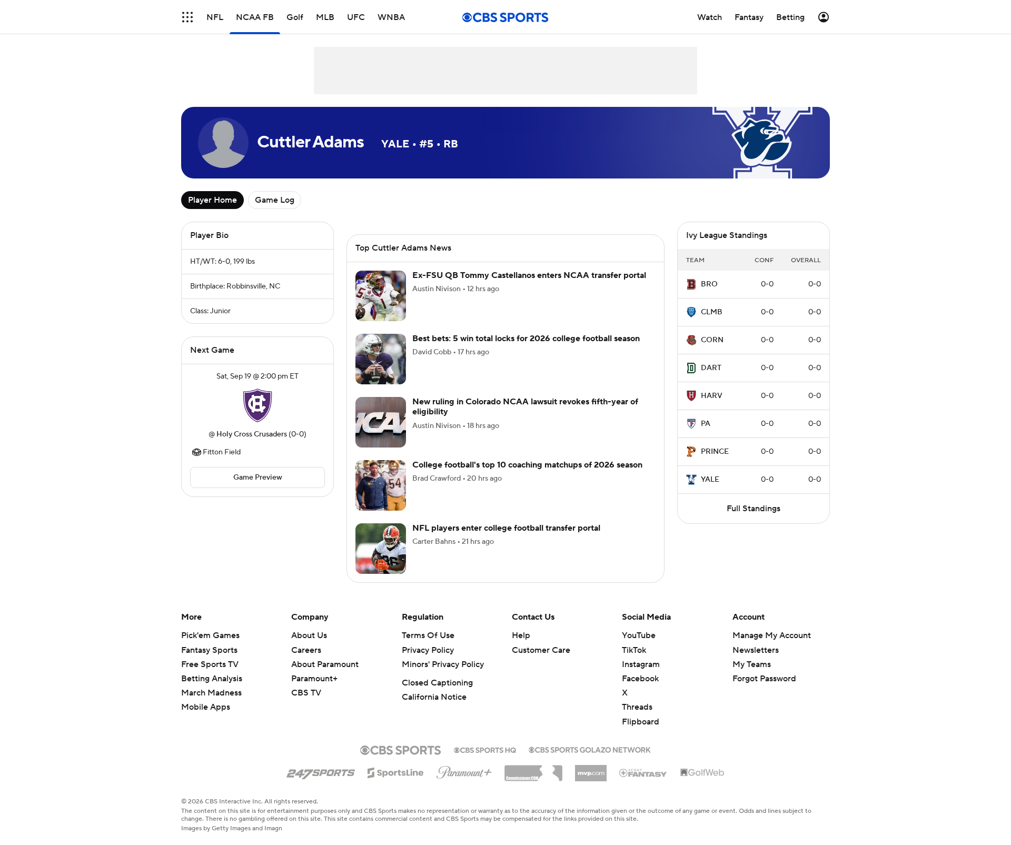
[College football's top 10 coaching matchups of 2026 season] (380, 485)
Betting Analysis (211, 678)
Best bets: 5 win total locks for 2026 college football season (526, 338)
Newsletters (755, 650)
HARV (711, 396)
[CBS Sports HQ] (485, 749)
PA (705, 424)
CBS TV (306, 693)
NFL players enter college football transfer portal (506, 528)
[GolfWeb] (702, 773)
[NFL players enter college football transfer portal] (380, 548)
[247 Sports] (320, 771)
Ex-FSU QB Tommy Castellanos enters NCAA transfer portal (529, 275)
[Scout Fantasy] (643, 772)
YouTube (639, 635)
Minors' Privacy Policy (443, 664)
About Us (309, 635)
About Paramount (325, 664)
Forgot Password (764, 678)
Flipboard (640, 722)
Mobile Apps (205, 707)
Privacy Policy (428, 650)
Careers (306, 650)
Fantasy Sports (209, 650)
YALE (710, 479)
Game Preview (257, 477)
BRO (709, 284)
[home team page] (257, 405)
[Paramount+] (464, 770)
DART (711, 368)
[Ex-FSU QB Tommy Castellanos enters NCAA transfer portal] (380, 296)
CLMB (711, 312)
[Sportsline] (396, 771)
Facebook (640, 678)
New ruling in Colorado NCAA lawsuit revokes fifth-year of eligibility (525, 406)
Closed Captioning (437, 683)
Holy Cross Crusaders (251, 434)
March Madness (211, 693)
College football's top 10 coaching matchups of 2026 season (527, 465)
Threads (637, 707)
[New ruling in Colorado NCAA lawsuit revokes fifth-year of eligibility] (380, 422)
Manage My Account (771, 635)
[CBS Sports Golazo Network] (590, 748)
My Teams (751, 664)
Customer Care (541, 650)
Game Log (274, 200)
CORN (712, 340)
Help (521, 635)
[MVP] (591, 769)
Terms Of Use (428, 635)
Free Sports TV (210, 664)
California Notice (434, 697)
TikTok (634, 650)
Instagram (641, 664)
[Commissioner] (533, 769)
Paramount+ (314, 678)
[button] (187, 17)
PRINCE (715, 451)
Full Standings (753, 508)
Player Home (212, 200)
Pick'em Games (210, 635)
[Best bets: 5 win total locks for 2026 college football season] (380, 359)
